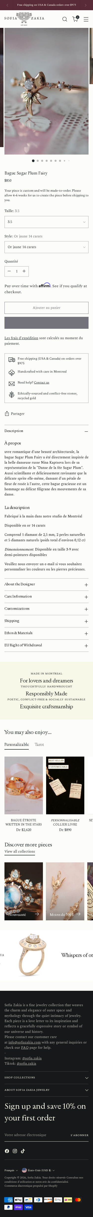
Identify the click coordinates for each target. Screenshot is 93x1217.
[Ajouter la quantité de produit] (24, 272)
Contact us (41, 382)
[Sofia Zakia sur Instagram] (15, 1152)
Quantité (11, 261)
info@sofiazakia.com (24, 1042)
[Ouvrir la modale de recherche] (65, 19)
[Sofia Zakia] (24, 19)
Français (9, 1170)
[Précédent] (7, 5)
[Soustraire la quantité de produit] (9, 272)
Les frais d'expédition (21, 338)
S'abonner (80, 1135)
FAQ (25, 1048)
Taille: (11, 211)
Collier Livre (65, 822)
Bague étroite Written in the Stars (23, 822)
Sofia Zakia (34, 1177)
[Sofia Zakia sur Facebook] (7, 1152)
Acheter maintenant (46, 323)
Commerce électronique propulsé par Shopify (30, 1186)
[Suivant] (85, 5)
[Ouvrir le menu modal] (86, 19)
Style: (23, 236)
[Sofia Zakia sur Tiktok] (23, 1152)
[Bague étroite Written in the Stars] (23, 785)
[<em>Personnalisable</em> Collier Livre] (65, 785)
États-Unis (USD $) (39, 1170)
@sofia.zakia (32, 1058)
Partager (18, 414)
